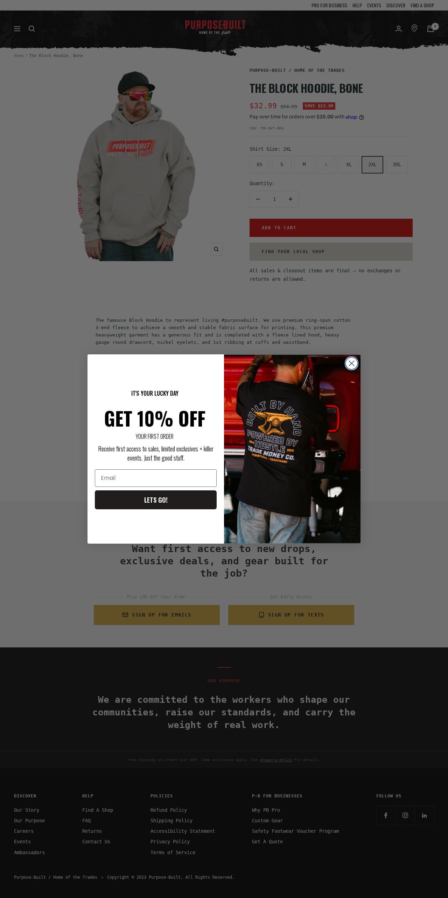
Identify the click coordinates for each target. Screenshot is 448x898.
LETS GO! (156, 499)
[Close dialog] (351, 363)
